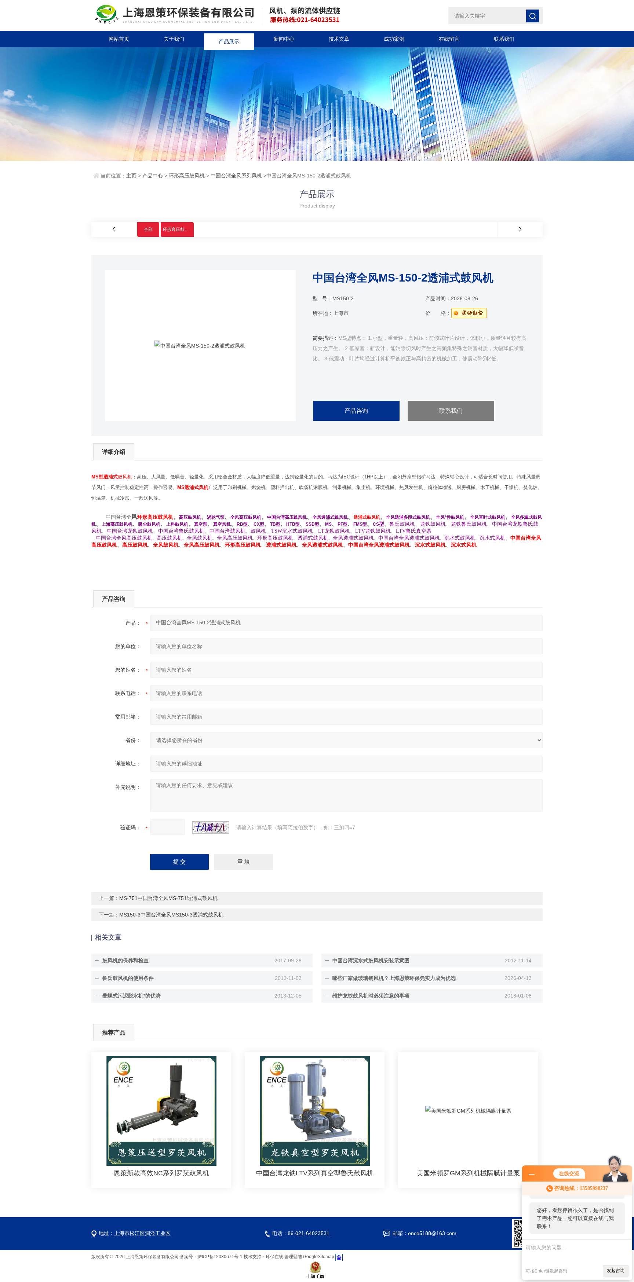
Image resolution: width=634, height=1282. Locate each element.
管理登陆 (293, 1256)
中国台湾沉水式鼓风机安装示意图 (370, 960)
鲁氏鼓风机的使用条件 (128, 978)
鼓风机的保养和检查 (125, 960)
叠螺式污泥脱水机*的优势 (131, 996)
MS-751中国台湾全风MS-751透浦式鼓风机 (168, 898)
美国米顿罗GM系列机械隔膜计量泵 (468, 1173)
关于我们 (174, 39)
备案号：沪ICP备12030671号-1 (211, 1256)
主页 (131, 176)
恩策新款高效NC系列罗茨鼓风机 (161, 1173)
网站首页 (119, 39)
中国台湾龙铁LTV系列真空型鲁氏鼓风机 (315, 1173)
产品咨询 (356, 411)
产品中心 (152, 176)
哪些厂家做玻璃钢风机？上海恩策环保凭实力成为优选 (394, 978)
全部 (148, 229)
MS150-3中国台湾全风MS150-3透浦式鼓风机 (171, 915)
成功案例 (394, 39)
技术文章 (339, 39)
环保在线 (274, 1256)
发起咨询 (615, 1270)
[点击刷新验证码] (210, 827)
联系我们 (504, 39)
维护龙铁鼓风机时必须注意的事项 (370, 996)
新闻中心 (284, 39)
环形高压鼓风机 (187, 176)
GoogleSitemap (318, 1256)
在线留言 (449, 39)
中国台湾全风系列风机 (236, 176)
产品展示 (229, 39)
